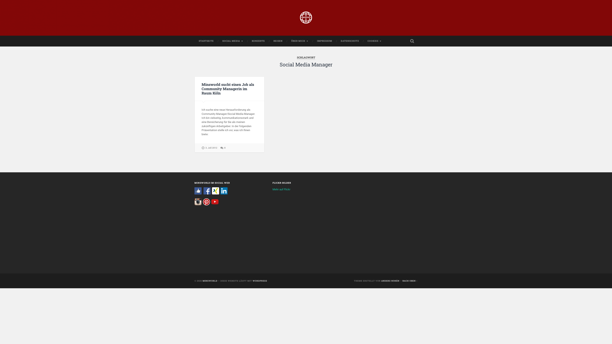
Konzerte (258, 40)
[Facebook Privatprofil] (207, 193)
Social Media (231, 40)
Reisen (278, 40)
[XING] (215, 193)
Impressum (324, 40)
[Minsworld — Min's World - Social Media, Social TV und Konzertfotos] (306, 18)
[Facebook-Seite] (198, 193)
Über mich (298, 40)
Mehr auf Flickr (281, 189)
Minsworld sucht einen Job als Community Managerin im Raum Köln (228, 88)
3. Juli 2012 (211, 148)
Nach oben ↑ (410, 281)
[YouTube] (215, 204)
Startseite (206, 40)
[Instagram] (198, 204)
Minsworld (210, 281)
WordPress (260, 281)
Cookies (373, 40)
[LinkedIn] (224, 193)
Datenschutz (350, 40)
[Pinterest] (206, 204)
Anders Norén (390, 281)
